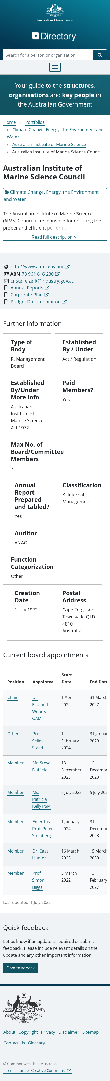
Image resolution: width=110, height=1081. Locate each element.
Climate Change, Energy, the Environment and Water (51, 195)
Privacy (48, 1032)
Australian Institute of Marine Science (49, 144)
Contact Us (14, 1043)
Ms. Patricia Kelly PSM (41, 799)
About (9, 1032)
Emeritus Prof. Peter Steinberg (42, 828)
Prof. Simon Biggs (38, 880)
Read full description (52, 237)
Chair (12, 697)
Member (15, 763)
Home (9, 122)
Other (13, 733)
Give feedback (20, 968)
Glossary (36, 1043)
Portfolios (35, 122)
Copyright (28, 1032)
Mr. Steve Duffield (41, 766)
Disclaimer (68, 1032)
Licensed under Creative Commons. (34, 1070)
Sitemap (90, 1032)
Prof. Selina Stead (38, 740)
